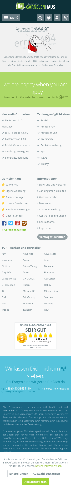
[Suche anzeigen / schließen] (40, 17)
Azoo (46, 260)
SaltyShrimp (29, 297)
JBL (3, 291)
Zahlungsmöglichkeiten (52, 190)
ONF (4, 297)
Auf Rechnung (49, 132)
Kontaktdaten (47, 222)
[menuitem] (11, 17)
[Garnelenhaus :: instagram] (24, 223)
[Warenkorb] (65, 17)
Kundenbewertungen (18, 209)
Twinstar (27, 309)
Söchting (48, 303)
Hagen (26, 284)
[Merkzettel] (48, 17)
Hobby (47, 284)
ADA (4, 253)
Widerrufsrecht (48, 197)
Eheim (26, 272)
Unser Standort (14, 215)
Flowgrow (49, 272)
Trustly (45, 163)
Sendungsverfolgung (17, 151)
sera (4, 303)
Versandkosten (10, 410)
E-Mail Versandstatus (17, 145)
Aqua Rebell (50, 253)
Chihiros (6, 266)
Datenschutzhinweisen (48, 465)
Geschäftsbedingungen (52, 215)
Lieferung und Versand (52, 184)
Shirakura (28, 303)
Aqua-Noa (28, 253)
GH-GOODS (29, 278)
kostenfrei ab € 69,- (16, 139)
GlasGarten (49, 278)
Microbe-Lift (29, 291)
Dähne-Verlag (30, 266)
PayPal (44, 120)
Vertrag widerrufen (52, 237)
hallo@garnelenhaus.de (55, 388)
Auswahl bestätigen (46, 474)
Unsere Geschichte (17, 203)
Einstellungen (18, 474)
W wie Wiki (12, 184)
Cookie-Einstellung (49, 209)
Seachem (48, 297)
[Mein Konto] (57, 17)
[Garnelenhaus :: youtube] (18, 223)
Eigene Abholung (16, 190)
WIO (46, 309)
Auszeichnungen (15, 197)
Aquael (26, 260)
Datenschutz (46, 203)
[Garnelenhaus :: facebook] (5, 223)
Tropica (5, 309)
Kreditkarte (47, 139)
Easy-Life (6, 272)
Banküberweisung (51, 145)
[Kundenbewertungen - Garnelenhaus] (35, 338)
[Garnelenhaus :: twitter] (11, 223)
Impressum (45, 228)
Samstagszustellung (16, 157)
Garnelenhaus (9, 278)
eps (43, 151)
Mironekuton (51, 291)
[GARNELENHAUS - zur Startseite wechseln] (35, 6)
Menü (14, 18)
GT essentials (8, 284)
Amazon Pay (48, 126)
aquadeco (7, 260)
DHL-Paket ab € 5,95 (16, 132)
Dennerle (48, 266)
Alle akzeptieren (35, 482)
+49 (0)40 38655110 (18, 388)
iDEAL (44, 157)
